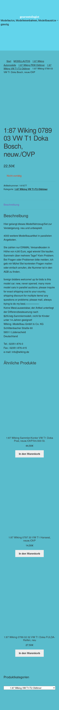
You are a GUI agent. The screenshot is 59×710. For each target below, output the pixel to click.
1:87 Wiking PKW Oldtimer (31, 65)
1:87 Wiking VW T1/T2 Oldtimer (31, 189)
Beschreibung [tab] (11, 204)
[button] (29, 34)
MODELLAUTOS (22, 61)
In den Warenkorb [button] (29, 454)
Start (8, 61)
